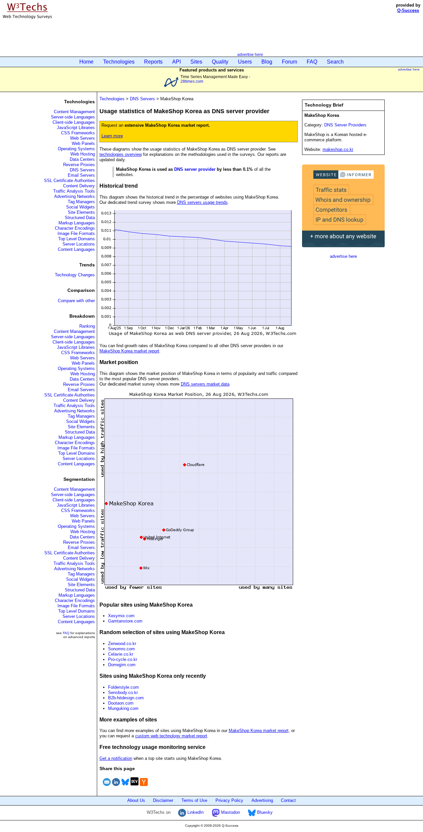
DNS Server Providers (345, 124)
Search (335, 62)
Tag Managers (81, 201)
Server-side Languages (73, 117)
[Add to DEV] (134, 786)
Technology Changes (75, 274)
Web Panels (83, 143)
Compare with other (76, 300)
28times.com (191, 81)
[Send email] (106, 786)
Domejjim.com (121, 664)
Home (86, 62)
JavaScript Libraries (76, 127)
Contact (288, 800)
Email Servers (81, 175)
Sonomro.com (121, 648)
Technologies (119, 62)
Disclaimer (163, 800)
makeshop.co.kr (338, 149)
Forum (289, 62)
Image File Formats (76, 233)
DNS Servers (82, 169)
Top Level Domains (76, 238)
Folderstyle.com (123, 687)
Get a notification (115, 758)
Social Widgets (80, 207)
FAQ (312, 62)
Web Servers (82, 138)
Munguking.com (123, 708)
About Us (136, 800)
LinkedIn (195, 812)
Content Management (74, 111)
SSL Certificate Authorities (69, 180)
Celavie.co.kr (120, 654)
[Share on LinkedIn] (116, 786)
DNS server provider (194, 169)
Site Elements (81, 212)
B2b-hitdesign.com (126, 697)
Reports (153, 62)
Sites (196, 62)
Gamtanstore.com (125, 621)
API (176, 62)
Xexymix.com (121, 615)
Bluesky (264, 812)
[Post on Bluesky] (125, 786)
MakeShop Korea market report (129, 350)
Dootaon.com (121, 703)
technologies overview (120, 154)
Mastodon (230, 812)
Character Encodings (75, 228)
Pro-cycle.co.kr (122, 659)
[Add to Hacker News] (143, 786)
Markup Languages (76, 222)
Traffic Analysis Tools (74, 191)
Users (245, 62)
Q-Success (408, 10)
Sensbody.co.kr (123, 692)
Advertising (262, 800)
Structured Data (80, 217)
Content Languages (76, 249)
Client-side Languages (74, 122)
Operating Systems (76, 148)
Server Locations (78, 244)
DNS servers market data (205, 384)
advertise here (250, 54)
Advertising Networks (74, 196)
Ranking (87, 326)
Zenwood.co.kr (122, 643)
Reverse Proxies (79, 164)
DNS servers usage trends (202, 202)
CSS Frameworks (78, 132)
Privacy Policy (229, 800)
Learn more (112, 135)
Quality (220, 62)
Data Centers (82, 159)
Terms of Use (194, 800)
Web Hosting (82, 154)
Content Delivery (79, 185)
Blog (266, 62)
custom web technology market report (171, 735)
